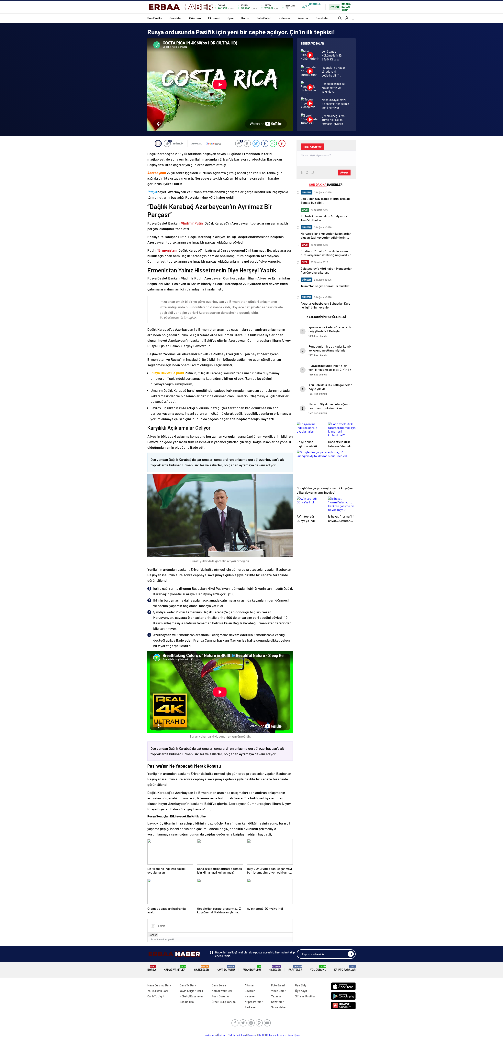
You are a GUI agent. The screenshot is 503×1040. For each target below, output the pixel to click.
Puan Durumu (252, 968)
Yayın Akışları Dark (191, 991)
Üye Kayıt (301, 991)
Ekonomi (214, 18)
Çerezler (252, 1035)
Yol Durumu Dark (158, 991)
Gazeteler (322, 18)
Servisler (176, 18)
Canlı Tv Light (155, 996)
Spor (231, 18)
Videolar (284, 18)
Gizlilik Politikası (237, 1035)
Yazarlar (302, 18)
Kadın (245, 18)
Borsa (151, 968)
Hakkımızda (210, 1035)
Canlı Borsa (219, 985)
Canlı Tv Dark (188, 985)
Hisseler (275, 968)
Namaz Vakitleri (175, 968)
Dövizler (250, 991)
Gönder (153, 934)
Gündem (195, 18)
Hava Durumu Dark (159, 985)
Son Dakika (154, 18)
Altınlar (249, 985)
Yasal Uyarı (294, 1035)
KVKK (261, 1035)
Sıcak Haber (279, 1007)
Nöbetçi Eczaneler (191, 996)
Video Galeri (278, 991)
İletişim (222, 1035)
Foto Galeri (263, 18)
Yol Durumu (318, 968)
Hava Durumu (226, 968)
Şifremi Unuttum (305, 996)
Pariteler (295, 968)
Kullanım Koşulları (276, 1035)
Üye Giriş (300, 985)
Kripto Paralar (345, 968)
